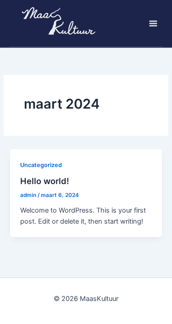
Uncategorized (41, 165)
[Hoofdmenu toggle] (153, 23)
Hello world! (44, 181)
